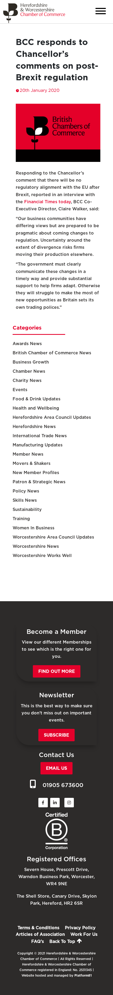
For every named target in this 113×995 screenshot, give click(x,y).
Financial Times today (47, 201)
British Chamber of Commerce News (52, 352)
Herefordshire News (34, 426)
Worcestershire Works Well (42, 555)
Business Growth (31, 362)
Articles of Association (40, 934)
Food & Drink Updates (36, 398)
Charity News (27, 380)
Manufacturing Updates (38, 444)
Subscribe (56, 735)
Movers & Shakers (31, 463)
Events (20, 389)
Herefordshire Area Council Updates (52, 417)
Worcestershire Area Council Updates (53, 537)
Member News (28, 454)
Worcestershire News (36, 546)
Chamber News (29, 371)
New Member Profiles (36, 472)
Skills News (25, 500)
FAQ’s (37, 941)
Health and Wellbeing (36, 408)
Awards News (27, 343)
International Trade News (40, 435)
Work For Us (83, 934)
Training (21, 518)
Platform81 (83, 975)
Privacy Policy (80, 927)
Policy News (26, 491)
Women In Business (33, 527)
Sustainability (27, 509)
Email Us (56, 768)
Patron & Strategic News (39, 481)
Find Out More (56, 671)
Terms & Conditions (38, 927)
